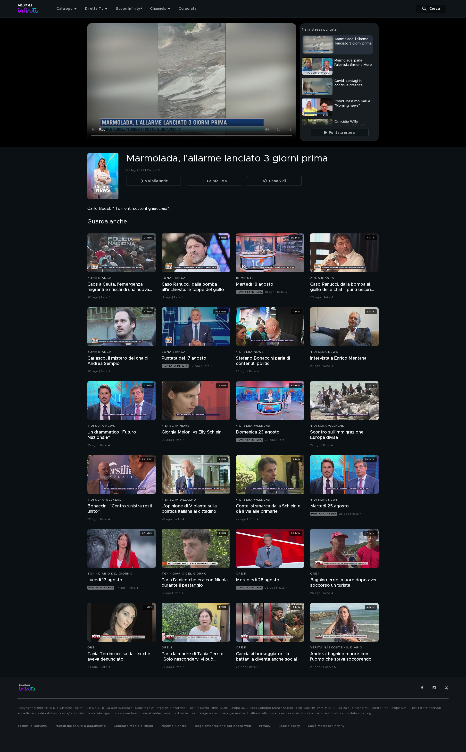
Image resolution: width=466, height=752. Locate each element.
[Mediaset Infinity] (28, 9)
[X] (446, 687)
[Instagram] (434, 687)
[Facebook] (422, 687)
